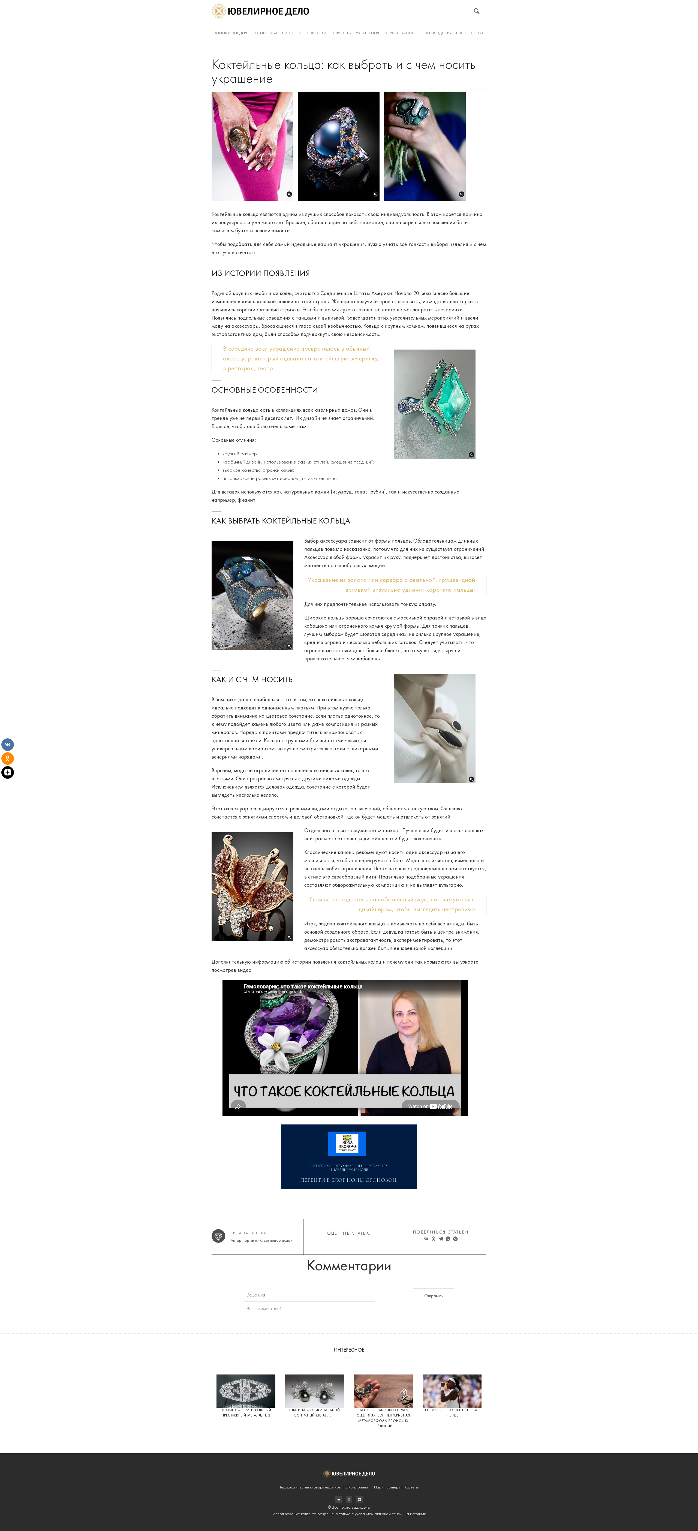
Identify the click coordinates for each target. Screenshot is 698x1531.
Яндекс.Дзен (359, 1499)
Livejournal (338, 1499)
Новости (316, 33)
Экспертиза (265, 33)
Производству (435, 33)
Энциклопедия (230, 33)
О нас (478, 33)
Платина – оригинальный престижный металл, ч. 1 (314, 1413)
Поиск (477, 11)
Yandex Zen (349, 1499)
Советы (411, 1487)
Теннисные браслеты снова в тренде (452, 1413)
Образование (399, 33)
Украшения (367, 33)
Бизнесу (291, 33)
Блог (461, 33)
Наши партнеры (387, 1487)
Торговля (341, 33)
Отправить (433, 1296)
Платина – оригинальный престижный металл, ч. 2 (246, 1413)
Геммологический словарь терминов (310, 1487)
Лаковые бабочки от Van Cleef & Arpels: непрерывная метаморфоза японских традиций (383, 1418)
